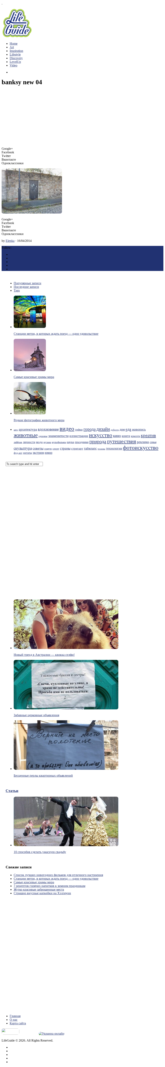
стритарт (77, 448)
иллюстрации (78, 436)
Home (14, 43)
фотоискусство (140, 447)
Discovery (16, 58)
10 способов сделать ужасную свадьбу (40, 852)
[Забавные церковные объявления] (66, 708)
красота (135, 436)
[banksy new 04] (32, 212)
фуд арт (18, 452)
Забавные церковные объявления (36, 715)
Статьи (12, 791)
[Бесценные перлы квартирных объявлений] (66, 768)
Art (12, 47)
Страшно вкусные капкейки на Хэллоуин (42, 893)
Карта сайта (18, 1023)
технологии (114, 448)
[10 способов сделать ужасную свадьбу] (66, 845)
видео (67, 428)
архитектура (28, 429)
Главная (15, 1016)
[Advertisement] (82, 118)
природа (97, 441)
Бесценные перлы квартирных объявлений (43, 775)
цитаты (27, 452)
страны (65, 448)
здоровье (42, 436)
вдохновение (48, 429)
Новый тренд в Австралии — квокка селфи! (44, 654)
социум (48, 448)
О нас (14, 1019)
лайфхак (18, 442)
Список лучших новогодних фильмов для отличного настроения (58, 875)
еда (128, 429)
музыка (47, 442)
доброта (115, 430)
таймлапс (90, 448)
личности (29, 442)
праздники (82, 442)
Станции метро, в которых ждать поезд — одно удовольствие (56, 333)
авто (16, 430)
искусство (100, 435)
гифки (79, 429)
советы (38, 448)
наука (70, 442)
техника (101, 449)
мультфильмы (59, 442)
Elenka (10, 240)
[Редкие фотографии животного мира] (30, 413)
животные (26, 435)
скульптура (23, 448)
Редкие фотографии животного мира (39, 420)
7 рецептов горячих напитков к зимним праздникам (49, 886)
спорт (56, 448)
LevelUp (15, 61)
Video (13, 65)
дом (122, 429)
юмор (48, 452)
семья (153, 442)
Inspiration (16, 51)
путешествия (121, 441)
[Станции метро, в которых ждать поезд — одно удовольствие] (30, 327)
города (90, 429)
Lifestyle (15, 54)
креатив (148, 435)
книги (126, 436)
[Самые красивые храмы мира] (30, 370)
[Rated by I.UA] (10, 1033)
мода (39, 442)
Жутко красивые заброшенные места (39, 889)
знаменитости (58, 436)
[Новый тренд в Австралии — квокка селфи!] (66, 648)
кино (117, 436)
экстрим (38, 452)
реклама (143, 442)
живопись (139, 429)
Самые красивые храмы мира (34, 377)
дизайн (103, 429)
